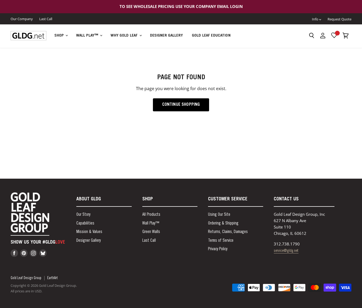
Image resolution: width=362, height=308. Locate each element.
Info (315, 19)
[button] (311, 35)
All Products (151, 215)
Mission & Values (89, 232)
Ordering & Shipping (223, 223)
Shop (59, 36)
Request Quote (339, 19)
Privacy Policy (217, 249)
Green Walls (151, 232)
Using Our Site (219, 215)
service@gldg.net (286, 251)
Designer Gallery (166, 36)
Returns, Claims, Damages (228, 232)
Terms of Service (220, 241)
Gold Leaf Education (211, 36)
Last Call (45, 19)
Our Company (22, 19)
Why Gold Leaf (125, 36)
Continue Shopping (181, 105)
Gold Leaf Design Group (26, 278)
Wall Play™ (88, 36)
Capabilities (85, 223)
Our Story (83, 215)
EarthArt (52, 278)
